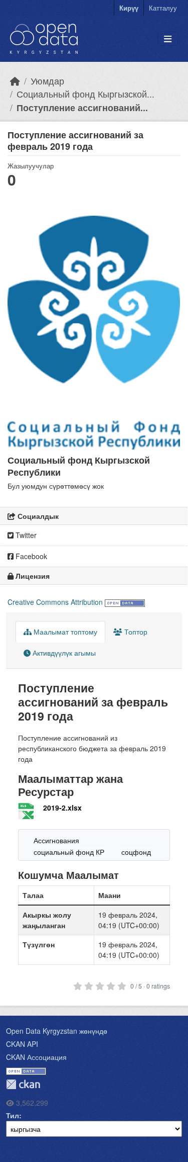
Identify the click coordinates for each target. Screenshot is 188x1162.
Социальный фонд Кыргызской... (85, 93)
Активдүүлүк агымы (63, 653)
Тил (12, 1115)
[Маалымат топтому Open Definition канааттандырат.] (125, 602)
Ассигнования (56, 840)
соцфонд (136, 852)
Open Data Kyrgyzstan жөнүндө (56, 1031)
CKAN (23, 1084)
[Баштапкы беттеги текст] (15, 80)
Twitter (25, 535)
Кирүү (128, 8)
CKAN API (22, 1044)
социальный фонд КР (69, 852)
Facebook (30, 556)
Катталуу (163, 8)
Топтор (134, 632)
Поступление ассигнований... (82, 107)
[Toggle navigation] (167, 39)
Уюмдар (47, 80)
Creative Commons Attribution (55, 602)
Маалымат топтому (64, 632)
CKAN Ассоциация (36, 1057)
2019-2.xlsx (62, 807)
